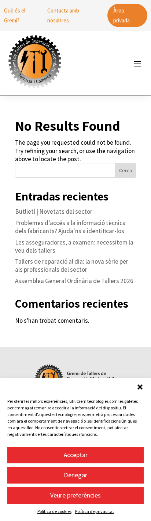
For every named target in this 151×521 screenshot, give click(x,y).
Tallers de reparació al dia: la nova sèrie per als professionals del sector (71, 265)
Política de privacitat (94, 511)
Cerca (125, 170)
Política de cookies (54, 511)
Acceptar (76, 455)
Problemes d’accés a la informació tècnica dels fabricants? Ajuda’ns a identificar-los (70, 227)
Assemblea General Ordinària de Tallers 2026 (74, 281)
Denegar (75, 475)
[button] (140, 387)
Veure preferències (75, 495)
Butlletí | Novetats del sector (53, 211)
